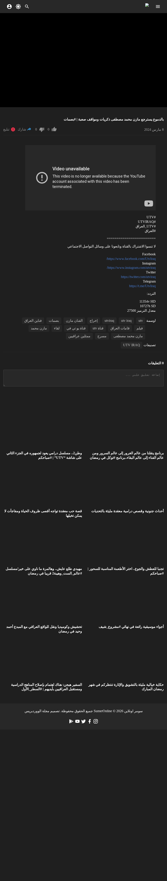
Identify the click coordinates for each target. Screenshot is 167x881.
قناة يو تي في (76, 328)
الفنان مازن (74, 320)
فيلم (140, 328)
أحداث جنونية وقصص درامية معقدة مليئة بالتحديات (127, 511)
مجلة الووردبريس (37, 711)
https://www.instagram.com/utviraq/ (131, 267)
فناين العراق (33, 320)
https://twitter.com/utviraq (138, 277)
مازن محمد (39, 328)
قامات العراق (120, 328)
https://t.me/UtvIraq (142, 286)
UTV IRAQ (131, 345)
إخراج (94, 320)
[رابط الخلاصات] (71, 721)
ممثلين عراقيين (79, 336)
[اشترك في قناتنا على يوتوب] (77, 721)
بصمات (54, 320)
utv (141, 320)
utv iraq (126, 320)
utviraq (109, 320)
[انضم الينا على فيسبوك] (90, 721)
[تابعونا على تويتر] (83, 721)
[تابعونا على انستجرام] (96, 721)
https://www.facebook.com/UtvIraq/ (131, 259)
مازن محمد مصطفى (128, 336)
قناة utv (98, 328)
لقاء (57, 328)
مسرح (102, 336)
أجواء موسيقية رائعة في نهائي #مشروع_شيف (131, 627)
